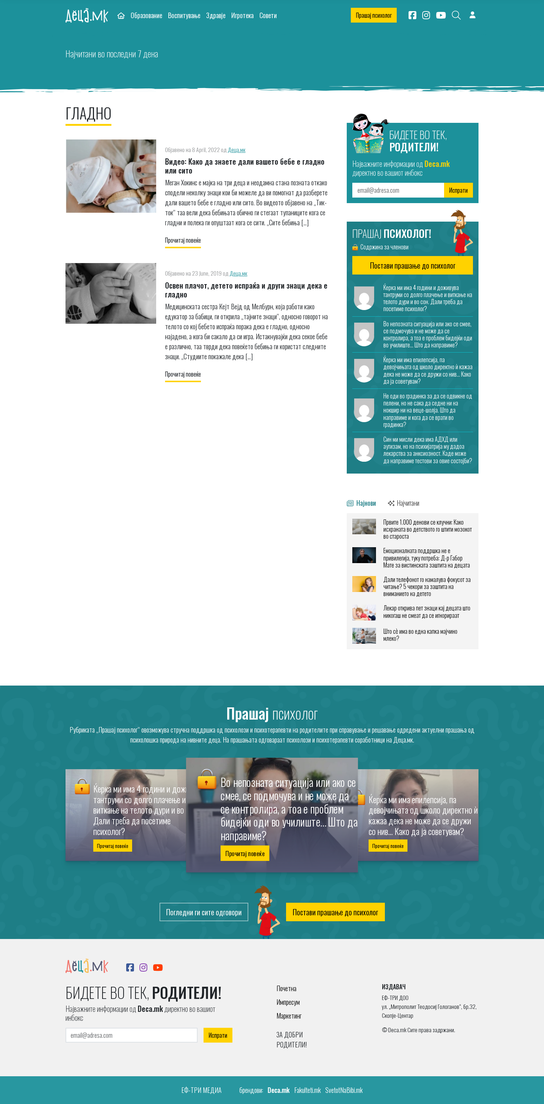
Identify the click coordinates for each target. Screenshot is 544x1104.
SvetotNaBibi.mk (344, 1090)
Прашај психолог (374, 15)
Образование (146, 15)
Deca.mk (279, 1090)
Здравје (215, 15)
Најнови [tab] (365, 503)
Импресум (288, 1002)
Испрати (458, 190)
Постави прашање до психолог (335, 912)
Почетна (286, 988)
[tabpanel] (412, 581)
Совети (268, 15)
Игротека (242, 15)
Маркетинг (289, 1015)
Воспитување (184, 15)
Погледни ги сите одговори (204, 912)
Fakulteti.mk (307, 1090)
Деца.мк (236, 149)
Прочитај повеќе (183, 240)
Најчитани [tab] (407, 503)
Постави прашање (413, 265)
